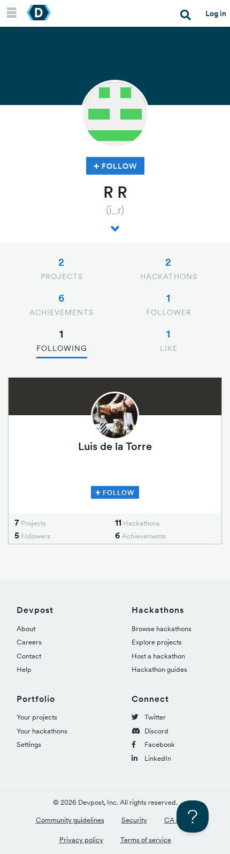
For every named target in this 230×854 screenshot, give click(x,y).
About (26, 628)
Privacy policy (81, 839)
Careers (29, 642)
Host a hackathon (158, 656)
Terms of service (145, 839)
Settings (29, 744)
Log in (215, 13)
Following (61, 340)
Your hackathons (42, 731)
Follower (168, 304)
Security (134, 820)
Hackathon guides (159, 669)
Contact (29, 656)
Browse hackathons (161, 628)
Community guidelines (70, 820)
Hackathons (168, 268)
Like (169, 340)
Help (24, 669)
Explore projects (157, 642)
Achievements (61, 304)
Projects (62, 268)
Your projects (37, 717)
